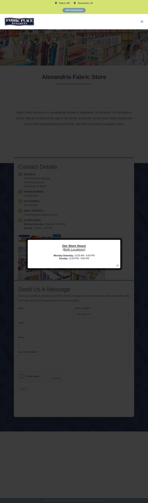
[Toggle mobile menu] (142, 21)
